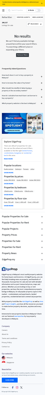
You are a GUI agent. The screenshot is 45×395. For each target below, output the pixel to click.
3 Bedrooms (18, 191)
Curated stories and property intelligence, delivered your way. (20, 3)
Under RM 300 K (9, 180)
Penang (26, 169)
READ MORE (8, 159)
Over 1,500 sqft (33, 202)
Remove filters (22, 55)
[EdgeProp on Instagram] (17, 387)
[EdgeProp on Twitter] (21, 387)
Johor (32, 169)
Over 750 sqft (9, 202)
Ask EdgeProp (27, 301)
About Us (5, 334)
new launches (19, 316)
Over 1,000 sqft (20, 202)
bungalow (17, 153)
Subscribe (9, 380)
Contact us (6, 346)
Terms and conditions (9, 338)
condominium (9, 153)
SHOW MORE (8, 173)
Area (41, 301)
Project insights (10, 304)
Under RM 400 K (22, 180)
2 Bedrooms (8, 191)
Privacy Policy (7, 342)
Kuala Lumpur (8, 169)
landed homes (27, 151)
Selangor (18, 169)
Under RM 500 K (34, 180)
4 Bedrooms (28, 191)
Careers (4, 330)
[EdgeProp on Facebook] (13, 387)
